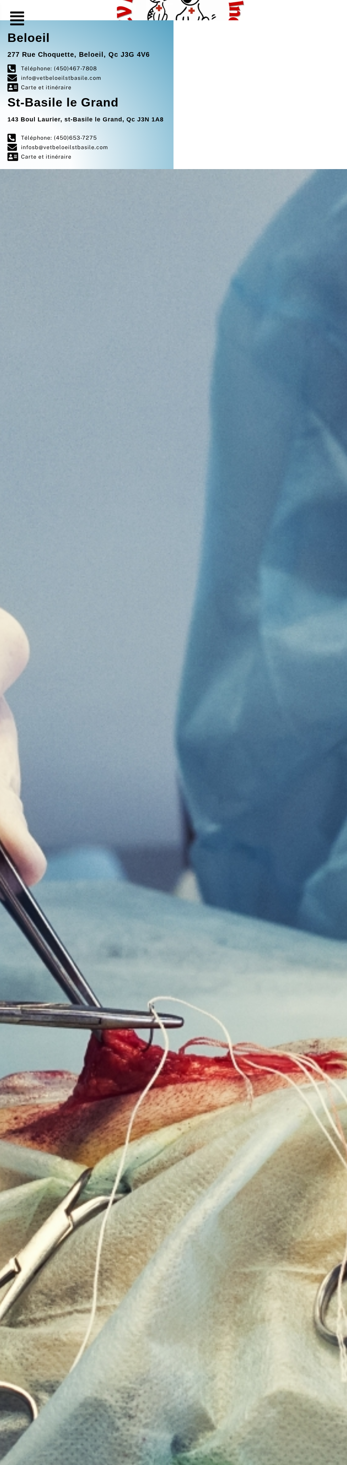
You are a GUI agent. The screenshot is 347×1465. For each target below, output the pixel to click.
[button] (18, 18)
